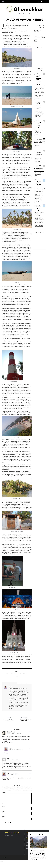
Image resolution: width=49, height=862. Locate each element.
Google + (22, 673)
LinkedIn (28, 673)
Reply (30, 731)
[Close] (30, 834)
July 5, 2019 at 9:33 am (12, 759)
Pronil (11, 748)
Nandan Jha (11, 732)
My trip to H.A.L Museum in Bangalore (38, 125)
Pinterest (17, 673)
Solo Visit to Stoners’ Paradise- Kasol (38, 184)
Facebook (5, 673)
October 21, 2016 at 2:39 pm (14, 733)
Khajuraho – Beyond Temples (39, 208)
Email (17, 676)
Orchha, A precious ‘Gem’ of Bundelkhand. (39, 169)
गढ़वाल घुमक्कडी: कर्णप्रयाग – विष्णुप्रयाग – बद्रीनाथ (39, 142)
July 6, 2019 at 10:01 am (13, 774)
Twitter (11, 673)
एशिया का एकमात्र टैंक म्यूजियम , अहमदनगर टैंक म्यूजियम (24, 719)
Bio (9, 682)
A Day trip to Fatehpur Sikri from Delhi (39, 106)
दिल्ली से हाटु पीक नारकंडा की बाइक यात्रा (9, 720)
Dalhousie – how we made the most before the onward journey (39, 79)
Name (3, 806)
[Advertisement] (41, 57)
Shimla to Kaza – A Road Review (38, 849)
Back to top (4, 857)
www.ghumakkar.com (9, 835)
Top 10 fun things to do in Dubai (39, 154)
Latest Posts (24, 682)
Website (11, 708)
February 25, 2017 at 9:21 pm (16, 749)
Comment (4, 792)
